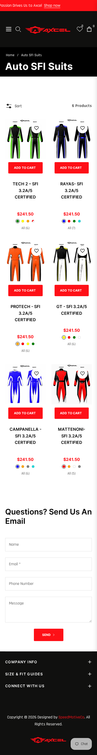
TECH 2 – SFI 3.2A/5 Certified (25, 190)
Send (46, 635)
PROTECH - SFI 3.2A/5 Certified (25, 313)
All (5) (72, 473)
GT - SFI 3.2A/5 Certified (71, 310)
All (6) (25, 228)
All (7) (71, 228)
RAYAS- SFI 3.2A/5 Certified (71, 190)
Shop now (54, 5)
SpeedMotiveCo (71, 717)
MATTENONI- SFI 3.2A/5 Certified (71, 436)
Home (10, 55)
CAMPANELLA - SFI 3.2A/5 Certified (25, 436)
